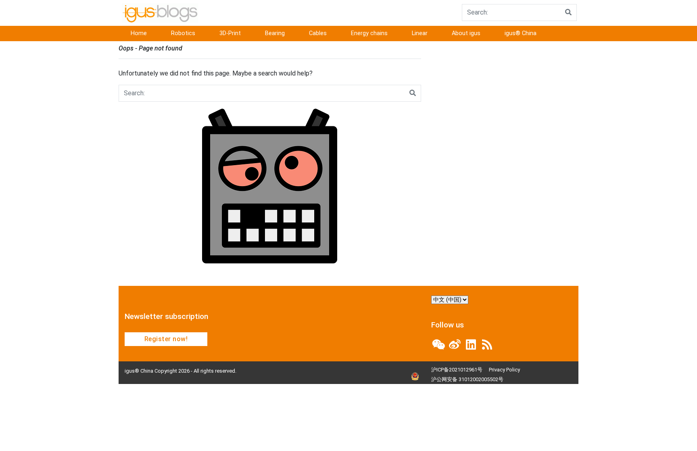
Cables (318, 33)
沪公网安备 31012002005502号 (467, 379)
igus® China (520, 33)
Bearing (275, 33)
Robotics (183, 33)
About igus (466, 33)
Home (139, 33)
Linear (420, 33)
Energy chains (369, 33)
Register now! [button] (166, 339)
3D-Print (230, 33)
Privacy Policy (504, 370)
